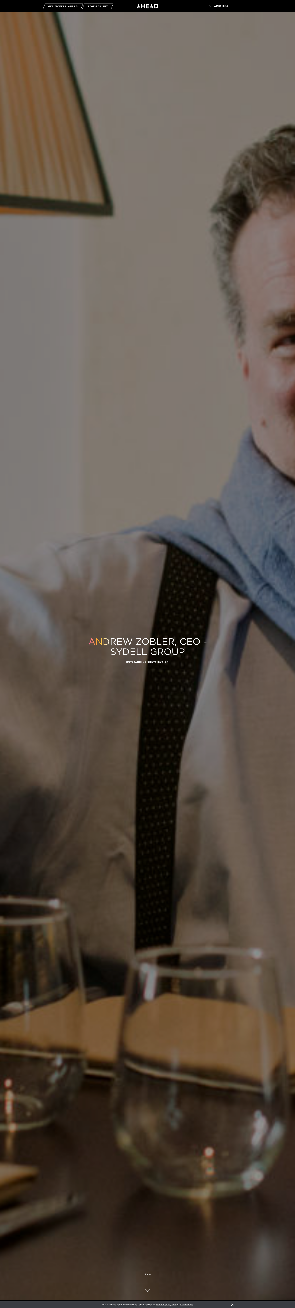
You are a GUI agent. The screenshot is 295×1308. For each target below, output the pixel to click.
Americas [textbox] (221, 6)
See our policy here (166, 1304)
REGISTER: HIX (98, 6)
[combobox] (224, 6)
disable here (186, 1304)
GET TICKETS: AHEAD (63, 6)
